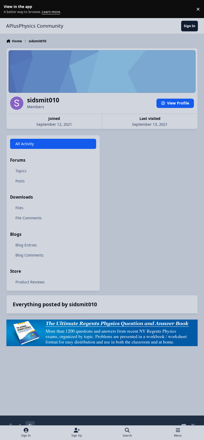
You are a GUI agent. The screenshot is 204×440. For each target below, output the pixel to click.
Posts (20, 180)
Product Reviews (30, 281)
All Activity (24, 143)
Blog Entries (26, 245)
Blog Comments (29, 255)
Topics (21, 170)
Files (19, 207)
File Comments (28, 217)
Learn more (10, 9)
